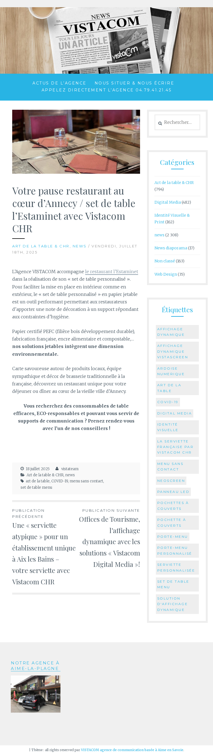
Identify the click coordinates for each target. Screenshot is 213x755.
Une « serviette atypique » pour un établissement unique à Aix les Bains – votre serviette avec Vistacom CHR (44, 547)
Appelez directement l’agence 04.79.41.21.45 (107, 90)
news (80, 246)
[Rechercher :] (177, 122)
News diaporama (170, 247)
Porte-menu (172, 536)
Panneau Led (173, 492)
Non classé (164, 261)
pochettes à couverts (173, 505)
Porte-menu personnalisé (174, 550)
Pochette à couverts (171, 522)
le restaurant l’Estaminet (111, 271)
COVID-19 (59, 481)
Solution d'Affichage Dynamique (172, 604)
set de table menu (36, 487)
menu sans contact (86, 481)
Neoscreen (171, 480)
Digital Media (167, 202)
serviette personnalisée (176, 567)
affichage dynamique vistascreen (172, 351)
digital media (174, 413)
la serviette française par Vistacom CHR (175, 447)
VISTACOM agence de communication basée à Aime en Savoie (132, 750)
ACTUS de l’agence (59, 83)
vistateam (69, 469)
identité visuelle (168, 427)
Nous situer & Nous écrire (134, 83)
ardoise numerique (171, 371)
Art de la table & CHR (41, 246)
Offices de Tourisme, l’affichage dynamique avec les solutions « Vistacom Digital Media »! (109, 538)
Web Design (165, 274)
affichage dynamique (171, 332)
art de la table (38, 481)
